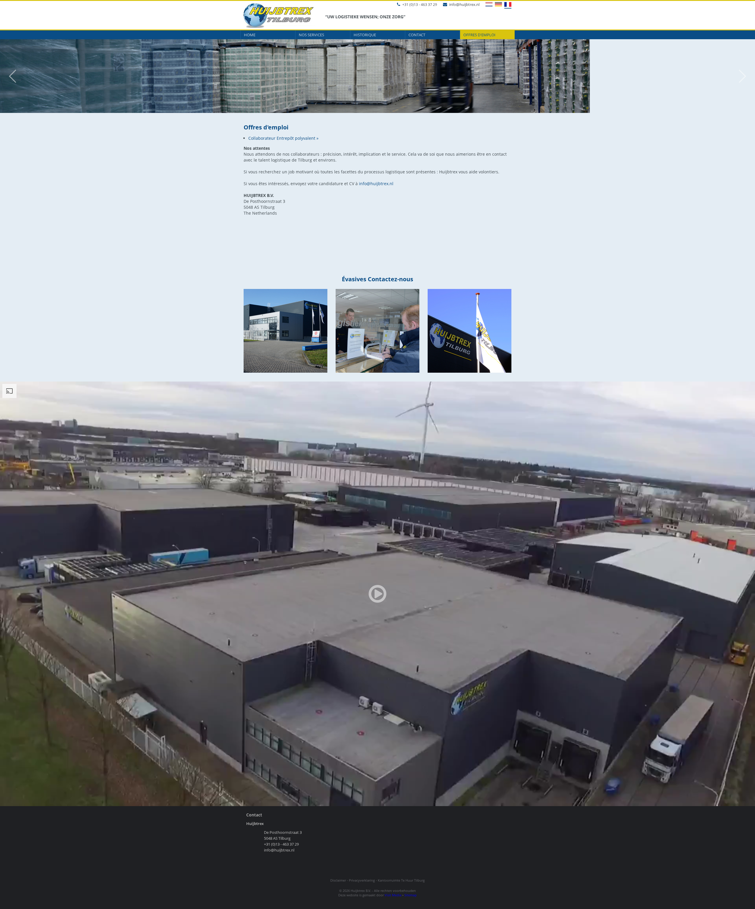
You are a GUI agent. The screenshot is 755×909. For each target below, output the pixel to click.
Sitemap (410, 895)
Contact (416, 34)
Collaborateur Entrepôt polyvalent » (283, 138)
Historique (365, 34)
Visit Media (393, 895)
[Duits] (497, 4)
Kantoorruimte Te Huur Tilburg (401, 880)
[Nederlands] (487, 4)
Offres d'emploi (479, 34)
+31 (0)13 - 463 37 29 (419, 4)
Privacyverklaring (362, 880)
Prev (9, 76)
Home (249, 34)
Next (745, 76)
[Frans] (506, 5)
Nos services (311, 34)
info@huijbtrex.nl (464, 4)
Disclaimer (338, 880)
